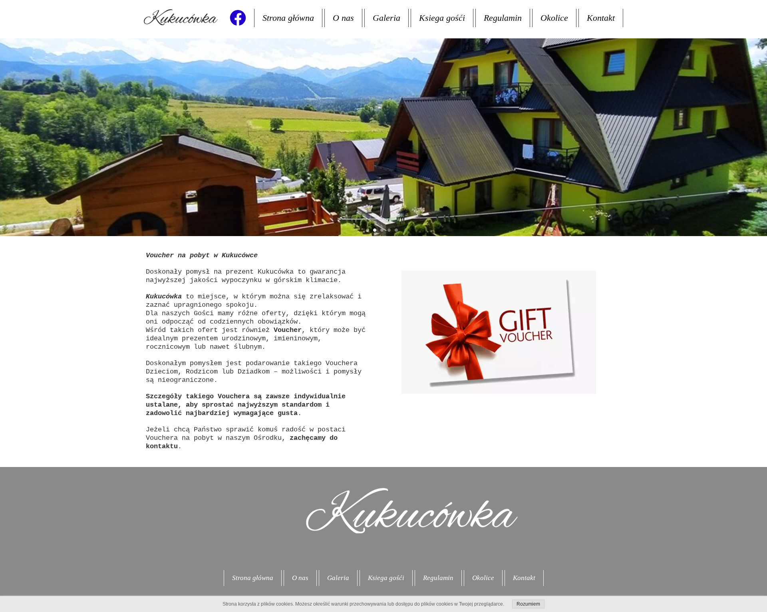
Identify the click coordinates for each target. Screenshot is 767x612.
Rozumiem (528, 604)
